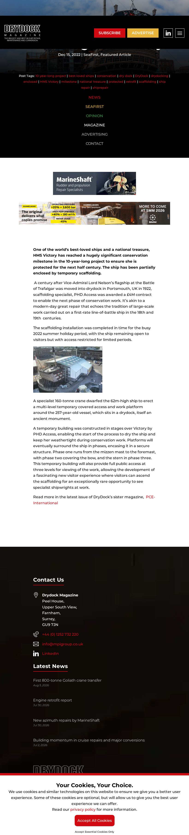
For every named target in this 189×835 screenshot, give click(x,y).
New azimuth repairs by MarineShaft (66, 720)
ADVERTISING (95, 134)
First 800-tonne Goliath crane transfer (67, 680)
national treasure (93, 81)
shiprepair (100, 87)
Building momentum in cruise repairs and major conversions (89, 740)
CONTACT (94, 143)
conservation (106, 76)
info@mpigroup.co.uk (62, 644)
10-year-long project (50, 76)
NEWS (94, 97)
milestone (69, 81)
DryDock (141, 76)
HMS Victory (49, 81)
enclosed (30, 81)
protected (116, 81)
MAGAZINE (94, 125)
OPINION (94, 116)
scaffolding (147, 81)
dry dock (125, 76)
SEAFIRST (95, 106)
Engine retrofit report (52, 700)
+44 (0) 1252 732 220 (60, 634)
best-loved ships (81, 76)
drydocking (159, 76)
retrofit (131, 81)
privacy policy (83, 809)
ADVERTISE (143, 33)
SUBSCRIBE (110, 33)
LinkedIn (50, 653)
